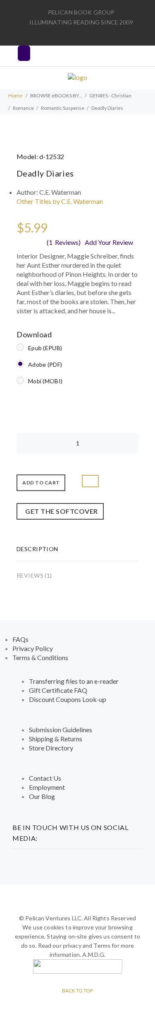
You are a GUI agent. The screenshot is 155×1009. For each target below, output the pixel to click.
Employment (47, 787)
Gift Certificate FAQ (58, 690)
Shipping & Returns (55, 739)
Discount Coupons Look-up (67, 699)
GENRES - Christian (110, 95)
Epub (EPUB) (45, 347)
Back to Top (77, 990)
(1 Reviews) (64, 242)
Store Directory (51, 748)
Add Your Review (109, 242)
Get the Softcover (60, 511)
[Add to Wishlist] (90, 481)
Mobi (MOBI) (45, 381)
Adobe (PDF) (45, 364)
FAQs (20, 639)
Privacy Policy (32, 648)
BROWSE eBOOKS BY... (56, 95)
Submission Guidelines (60, 729)
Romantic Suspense (62, 108)
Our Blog (42, 796)
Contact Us (45, 778)
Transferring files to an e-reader (74, 681)
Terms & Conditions (40, 657)
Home (15, 95)
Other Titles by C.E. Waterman (60, 201)
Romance (23, 108)
